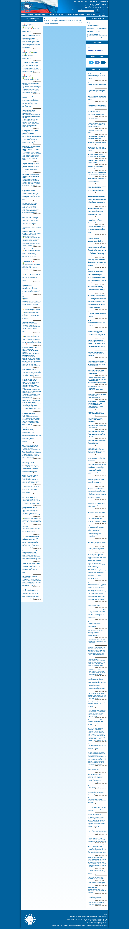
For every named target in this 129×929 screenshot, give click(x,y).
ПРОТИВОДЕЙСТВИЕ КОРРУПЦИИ (102, 14)
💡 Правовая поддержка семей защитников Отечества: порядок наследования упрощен (30, 538)
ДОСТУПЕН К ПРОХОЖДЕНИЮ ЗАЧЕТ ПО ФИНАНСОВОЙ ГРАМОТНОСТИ (30, 477)
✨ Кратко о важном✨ (28, 335)
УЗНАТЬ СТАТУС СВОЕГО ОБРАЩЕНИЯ (97, 37)
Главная (23, 14)
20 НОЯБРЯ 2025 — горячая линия (31, 358)
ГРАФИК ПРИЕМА (91, 23)
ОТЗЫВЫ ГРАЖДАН (90, 14)
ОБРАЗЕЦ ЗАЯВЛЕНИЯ (92, 25)
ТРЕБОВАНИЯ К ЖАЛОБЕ (93, 31)
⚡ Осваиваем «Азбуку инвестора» (31, 248)
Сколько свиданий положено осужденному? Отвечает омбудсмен (30, 190)
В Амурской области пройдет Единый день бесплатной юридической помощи (30, 132)
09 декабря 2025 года (28, 322)
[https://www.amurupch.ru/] (27, 6)
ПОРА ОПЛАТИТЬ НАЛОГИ (29, 369)
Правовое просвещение (56, 14)
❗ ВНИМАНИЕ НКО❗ (28, 261)
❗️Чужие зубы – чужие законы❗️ (31, 62)
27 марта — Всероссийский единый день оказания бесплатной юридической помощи (31, 235)
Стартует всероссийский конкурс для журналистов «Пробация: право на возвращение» (31, 37)
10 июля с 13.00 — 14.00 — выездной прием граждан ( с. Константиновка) (30, 112)
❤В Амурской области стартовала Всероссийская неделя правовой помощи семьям (31, 116)
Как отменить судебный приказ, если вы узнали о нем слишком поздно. (30, 176)
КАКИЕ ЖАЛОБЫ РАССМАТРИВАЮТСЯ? (97, 28)
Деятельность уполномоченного (37, 14)
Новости (69, 14)
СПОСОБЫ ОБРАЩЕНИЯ (93, 34)
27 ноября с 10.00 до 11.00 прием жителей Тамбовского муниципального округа (30, 355)
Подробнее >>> (37, 33)
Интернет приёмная (78, 14)
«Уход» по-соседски (27, 589)
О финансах (25, 272)
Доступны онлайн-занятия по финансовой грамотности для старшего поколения (30, 447)
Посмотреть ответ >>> (101, 80)
